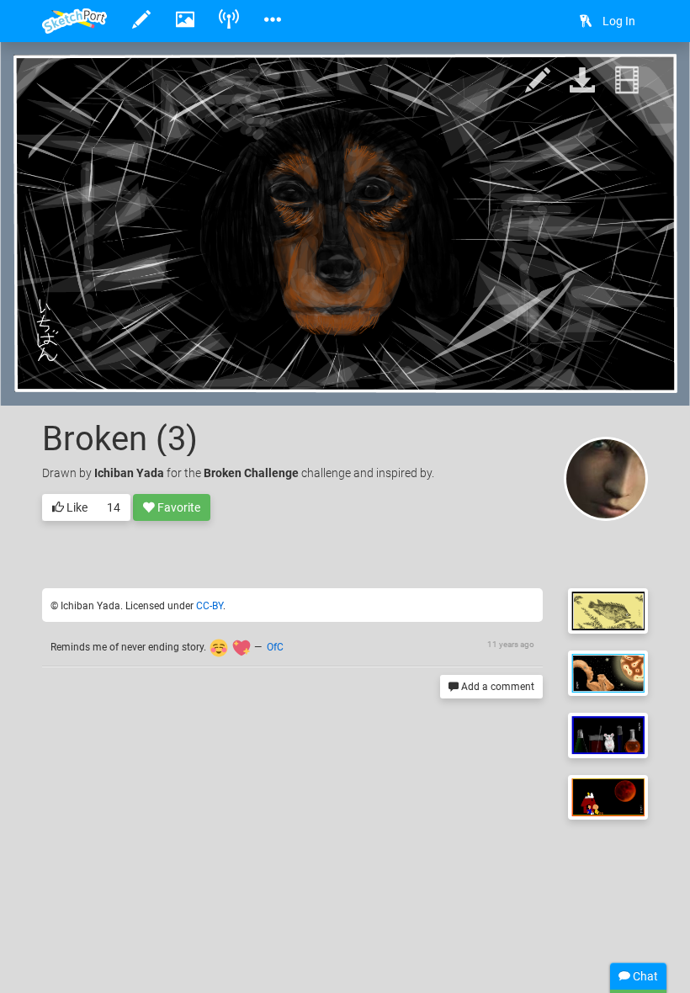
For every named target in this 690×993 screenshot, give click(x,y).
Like (76, 507)
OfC (275, 647)
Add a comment (496, 687)
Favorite (177, 507)
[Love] (608, 673)
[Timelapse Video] (627, 81)
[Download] (582, 81)
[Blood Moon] (608, 797)
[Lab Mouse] (608, 735)
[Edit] (538, 81)
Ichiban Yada (129, 473)
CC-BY (209, 606)
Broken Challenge (251, 473)
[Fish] (608, 611)
